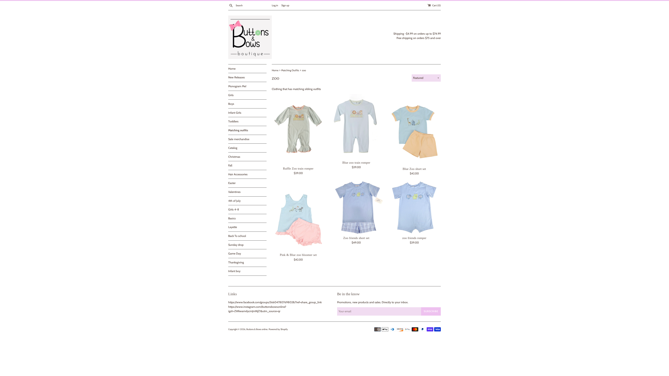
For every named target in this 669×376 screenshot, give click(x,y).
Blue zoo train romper (356, 162)
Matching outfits (238, 130)
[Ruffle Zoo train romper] (298, 129)
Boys (231, 103)
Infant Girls (234, 112)
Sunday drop (236, 244)
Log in (275, 5)
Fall (230, 165)
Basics (232, 218)
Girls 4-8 (233, 209)
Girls (231, 95)
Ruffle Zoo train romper (298, 168)
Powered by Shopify (278, 329)
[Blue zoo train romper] (356, 126)
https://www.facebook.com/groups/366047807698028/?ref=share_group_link (275, 302)
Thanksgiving (236, 262)
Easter (232, 183)
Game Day (234, 253)
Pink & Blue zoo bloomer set (298, 255)
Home (232, 68)
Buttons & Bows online (257, 329)
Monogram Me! (237, 86)
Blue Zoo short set (414, 169)
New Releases (236, 77)
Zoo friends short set (356, 238)
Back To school (237, 236)
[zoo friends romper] (414, 207)
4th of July (234, 200)
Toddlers (233, 121)
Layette (232, 227)
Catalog (232, 148)
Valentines (234, 192)
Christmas (234, 156)
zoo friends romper (414, 238)
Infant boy (234, 271)
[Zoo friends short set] (356, 207)
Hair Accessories (238, 174)
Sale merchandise (238, 139)
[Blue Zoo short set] (414, 129)
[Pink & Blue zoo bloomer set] (298, 216)
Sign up (285, 5)
